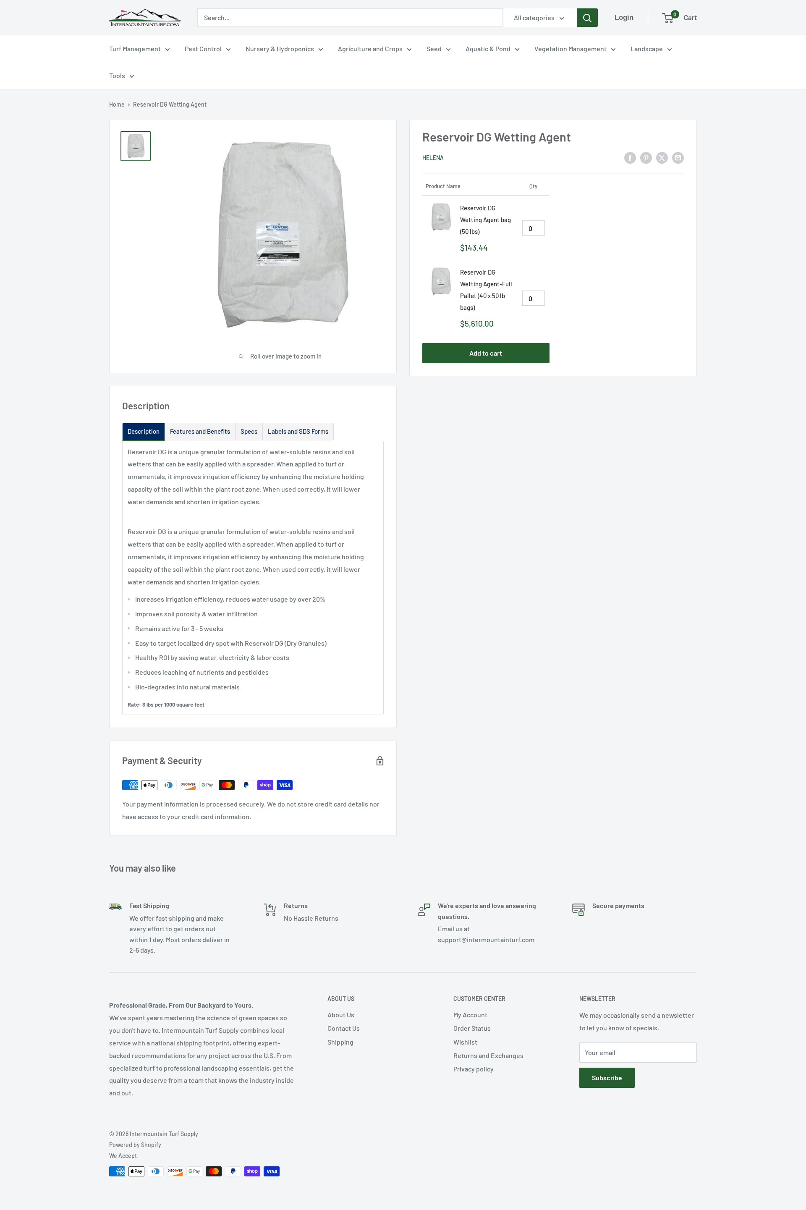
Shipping (340, 1042)
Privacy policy (473, 1069)
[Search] (587, 17)
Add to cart (485, 353)
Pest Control (203, 48)
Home (117, 104)
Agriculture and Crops (370, 48)
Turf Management (135, 48)
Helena (433, 157)
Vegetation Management (570, 48)
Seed (434, 48)
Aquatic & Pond (488, 48)
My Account (470, 1015)
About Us (340, 1015)
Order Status (472, 1028)
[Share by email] (678, 157)
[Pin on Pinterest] (646, 157)
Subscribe (607, 1078)
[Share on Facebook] (630, 157)
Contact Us (343, 1028)
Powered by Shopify (135, 1144)
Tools (117, 75)
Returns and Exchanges (488, 1055)
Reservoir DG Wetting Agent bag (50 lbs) (485, 219)
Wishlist (465, 1042)
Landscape (647, 48)
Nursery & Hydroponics (280, 48)
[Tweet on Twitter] (662, 157)
